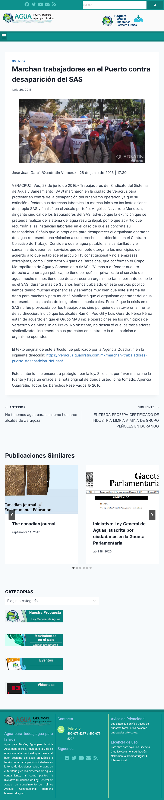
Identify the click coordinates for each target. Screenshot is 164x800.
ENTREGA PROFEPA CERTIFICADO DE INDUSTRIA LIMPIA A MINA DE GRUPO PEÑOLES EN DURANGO (125, 416)
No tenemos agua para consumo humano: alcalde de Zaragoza (41, 414)
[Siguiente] (152, 515)
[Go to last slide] (12, 515)
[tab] (73, 568)
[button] (3, 36)
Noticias (18, 60)
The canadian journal (33, 523)
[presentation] (41, 489)
